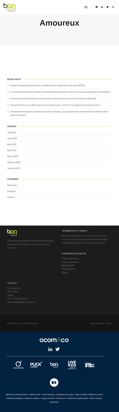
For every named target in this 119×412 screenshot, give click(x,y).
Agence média (81, 394)
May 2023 (11, 144)
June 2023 (12, 138)
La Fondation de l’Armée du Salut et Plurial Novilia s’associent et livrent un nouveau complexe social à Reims (60, 92)
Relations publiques (15, 398)
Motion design (96, 398)
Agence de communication (17, 394)
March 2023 (12, 156)
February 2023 (13, 162)
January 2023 (13, 168)
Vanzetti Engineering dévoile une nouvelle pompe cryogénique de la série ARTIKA (47, 85)
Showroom (61, 398)
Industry (11, 197)
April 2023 (11, 150)
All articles (12, 185)
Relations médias (32, 398)
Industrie (11, 191)
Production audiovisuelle (77, 398)
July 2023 (11, 132)
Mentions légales (97, 323)
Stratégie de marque (64, 394)
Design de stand (48, 398)
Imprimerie (54, 402)
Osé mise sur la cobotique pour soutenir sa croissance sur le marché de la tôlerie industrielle (53, 98)
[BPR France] (9, 7)
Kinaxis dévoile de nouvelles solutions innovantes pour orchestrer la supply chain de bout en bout (55, 105)
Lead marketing (48, 394)
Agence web (35, 394)
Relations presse (96, 394)
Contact (109, 323)
